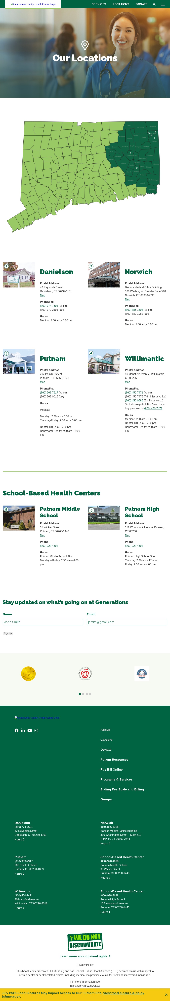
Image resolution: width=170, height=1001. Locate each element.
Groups (106, 799)
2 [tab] (83, 694)
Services (99, 4)
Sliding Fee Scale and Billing (122, 789)
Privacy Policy (85, 964)
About (105, 730)
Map (42, 295)
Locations (121, 4)
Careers (106, 739)
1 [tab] (80, 694)
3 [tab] (87, 694)
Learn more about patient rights (84, 956)
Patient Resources (114, 759)
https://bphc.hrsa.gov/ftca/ (85, 985)
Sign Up (8, 633)
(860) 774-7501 (49, 305)
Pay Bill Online (111, 769)
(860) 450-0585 (134, 400)
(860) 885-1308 (134, 309)
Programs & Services (116, 779)
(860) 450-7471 (134, 392)
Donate (142, 4)
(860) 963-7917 (49, 392)
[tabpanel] (28, 674)
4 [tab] (90, 694)
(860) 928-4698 (49, 545)
